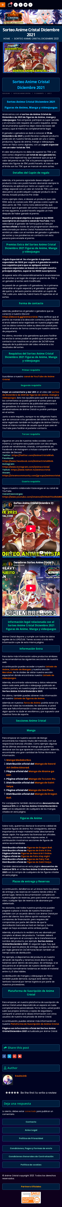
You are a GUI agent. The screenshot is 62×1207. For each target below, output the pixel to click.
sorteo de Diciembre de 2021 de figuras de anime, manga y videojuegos (30, 395)
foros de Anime (32, 702)
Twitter (9, 1056)
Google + (14, 1056)
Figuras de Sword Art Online (36, 853)
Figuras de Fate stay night (35, 856)
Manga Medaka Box (18, 760)
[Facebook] (16, 5)
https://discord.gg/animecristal (19, 316)
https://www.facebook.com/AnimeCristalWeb (27, 461)
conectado (30, 1111)
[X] (21, 5)
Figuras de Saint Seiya (39, 862)
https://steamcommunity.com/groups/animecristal (31, 475)
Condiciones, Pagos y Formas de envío (31, 1148)
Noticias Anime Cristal (22, 93)
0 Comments (39, 93)
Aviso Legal (31, 1130)
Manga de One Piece (41, 790)
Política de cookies (31, 1164)
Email (20, 1056)
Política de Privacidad (31, 1138)
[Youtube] (26, 5)
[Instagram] (30, 5)
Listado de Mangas (20, 669)
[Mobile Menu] (2, 4)
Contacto (31, 1121)
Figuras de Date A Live (39, 850)
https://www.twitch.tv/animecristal (30, 469)
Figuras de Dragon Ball (39, 847)
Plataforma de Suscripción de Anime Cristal (35, 1024)
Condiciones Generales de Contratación (31, 1156)
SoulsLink (6, 93)
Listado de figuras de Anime (29, 698)
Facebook (4, 1056)
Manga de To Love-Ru (42, 779)
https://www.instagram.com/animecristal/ (25, 466)
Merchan (7, 672)
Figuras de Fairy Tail (38, 859)
